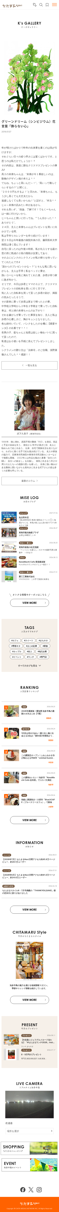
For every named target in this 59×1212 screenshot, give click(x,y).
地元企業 (43, 651)
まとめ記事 (32, 646)
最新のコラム (28, 480)
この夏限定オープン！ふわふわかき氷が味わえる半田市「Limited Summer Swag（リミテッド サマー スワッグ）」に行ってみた (38, 759)
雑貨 (28, 1058)
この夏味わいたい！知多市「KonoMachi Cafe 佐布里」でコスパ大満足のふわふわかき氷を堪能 (38, 780)
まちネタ (44, 640)
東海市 (48, 718)
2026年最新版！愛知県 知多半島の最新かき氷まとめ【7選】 (37, 712)
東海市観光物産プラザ (29, 532)
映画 (32, 1058)
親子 (36, 1058)
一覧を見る (31, 365)
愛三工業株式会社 (27, 576)
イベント (17, 657)
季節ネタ (16, 646)
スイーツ (29, 640)
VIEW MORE (29, 602)
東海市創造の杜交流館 (29, 547)
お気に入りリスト (47, 5)
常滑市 (50, 740)
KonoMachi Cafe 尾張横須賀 (32, 562)
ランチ (31, 657)
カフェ (15, 640)
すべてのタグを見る (28, 665)
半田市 (50, 762)
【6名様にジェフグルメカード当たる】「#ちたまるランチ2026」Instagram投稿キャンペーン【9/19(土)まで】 (38, 1044)
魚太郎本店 (24, 517)
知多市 (50, 785)
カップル (17, 651)
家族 (46, 646)
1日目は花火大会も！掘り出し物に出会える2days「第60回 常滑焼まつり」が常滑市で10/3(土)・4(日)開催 (37, 736)
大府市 (50, 807)
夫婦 (39, 1058)
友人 (30, 651)
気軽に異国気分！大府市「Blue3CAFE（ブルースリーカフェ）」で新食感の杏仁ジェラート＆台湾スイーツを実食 (38, 803)
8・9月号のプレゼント (31, 1054)
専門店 (44, 657)
